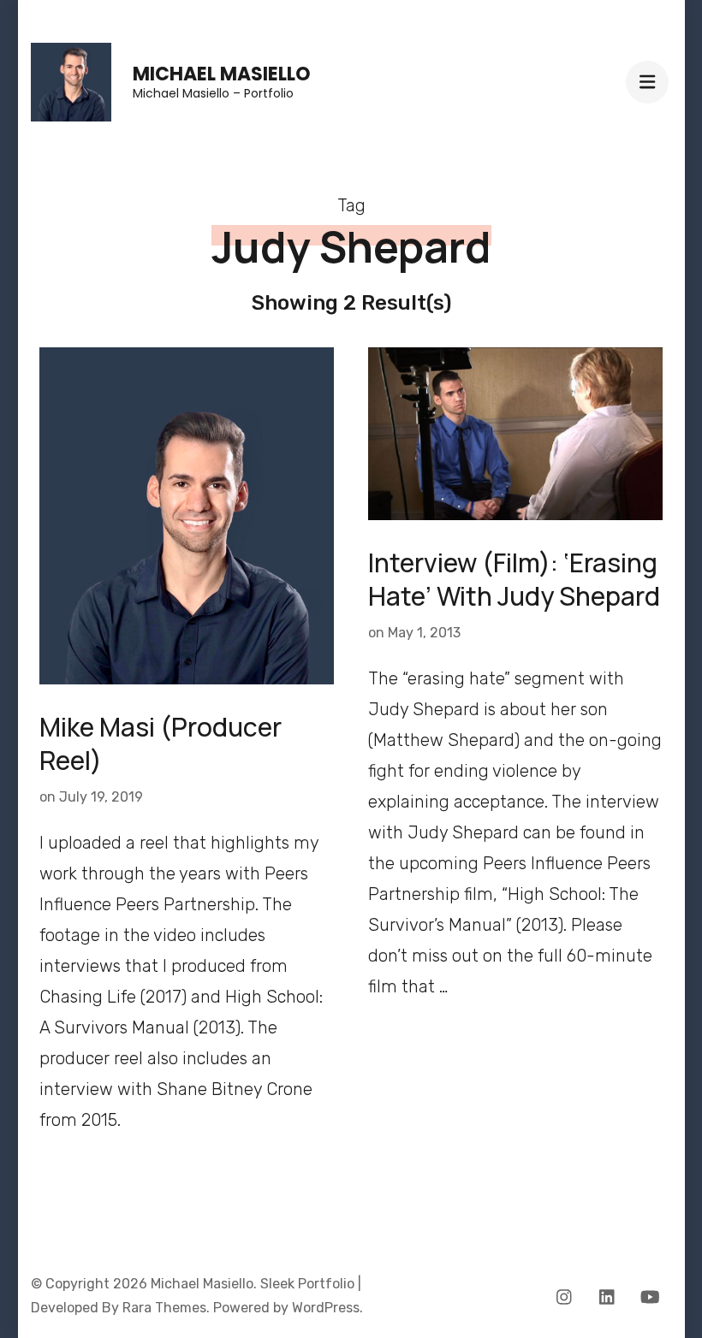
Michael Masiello (222, 74)
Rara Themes (164, 1308)
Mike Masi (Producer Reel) (160, 743)
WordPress (326, 1308)
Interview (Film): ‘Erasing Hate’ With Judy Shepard (514, 579)
